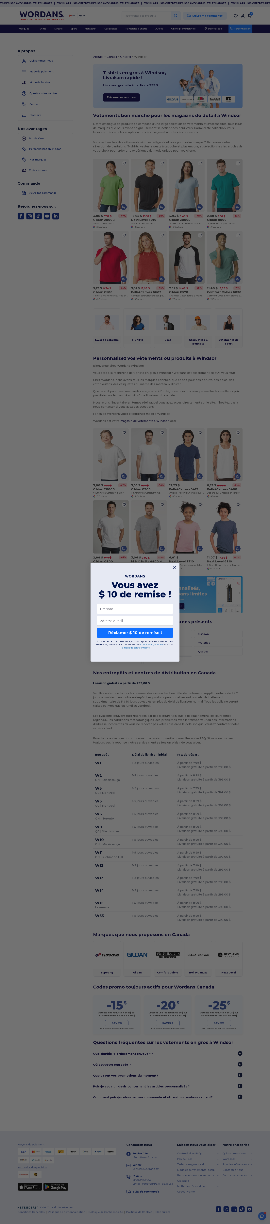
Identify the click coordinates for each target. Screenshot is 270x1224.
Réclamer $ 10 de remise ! (135, 632)
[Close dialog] (174, 567)
